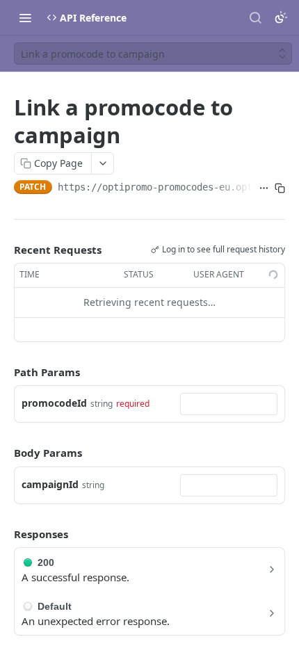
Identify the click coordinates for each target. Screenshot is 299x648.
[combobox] (228, 404)
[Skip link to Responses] (4, 534)
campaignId (50, 484)
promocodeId (54, 403)
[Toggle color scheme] (281, 17)
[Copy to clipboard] (280, 188)
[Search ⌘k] (255, 17)
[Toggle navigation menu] (25, 17)
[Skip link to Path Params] (4, 372)
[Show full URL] (264, 188)
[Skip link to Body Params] (4, 453)
